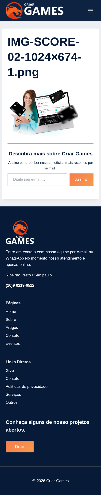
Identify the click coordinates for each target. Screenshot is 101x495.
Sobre (11, 319)
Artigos (12, 327)
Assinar (81, 179)
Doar (19, 446)
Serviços (13, 394)
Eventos (13, 343)
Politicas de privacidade (26, 386)
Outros (12, 402)
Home (11, 311)
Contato (12, 335)
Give (10, 370)
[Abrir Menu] (90, 10)
